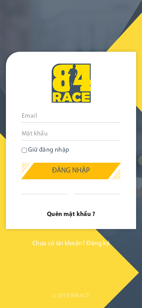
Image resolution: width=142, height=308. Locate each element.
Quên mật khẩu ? (71, 214)
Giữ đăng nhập (48, 150)
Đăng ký (98, 243)
